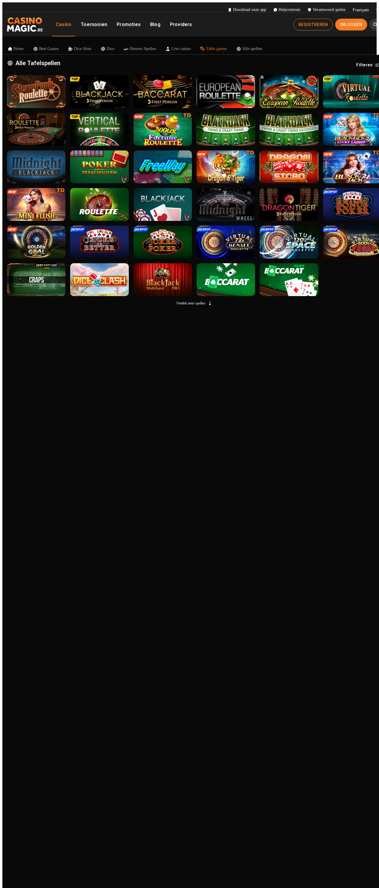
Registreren (313, 24)
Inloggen (351, 24)
